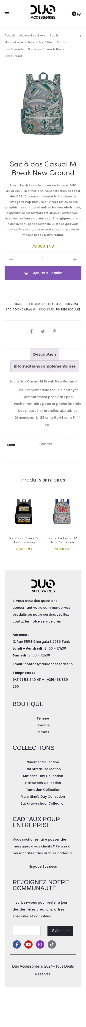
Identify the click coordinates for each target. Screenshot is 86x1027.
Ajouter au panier (47, 273)
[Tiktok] (52, 944)
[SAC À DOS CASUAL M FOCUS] (76, 36)
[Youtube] (28, 944)
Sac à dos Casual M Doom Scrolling (24, 540)
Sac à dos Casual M (20, 309)
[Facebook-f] (17, 944)
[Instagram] (40, 944)
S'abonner (60, 931)
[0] (79, 13)
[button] (25, 563)
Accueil (10, 35)
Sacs (31, 42)
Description (44, 354)
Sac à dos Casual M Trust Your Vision (62, 540)
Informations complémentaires (45, 366)
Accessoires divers (32, 35)
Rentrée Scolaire (68, 309)
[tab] (44, 354)
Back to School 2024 (62, 304)
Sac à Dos (46, 42)
